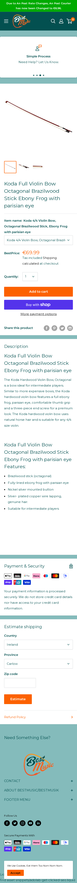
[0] (69, 21)
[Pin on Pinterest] (54, 328)
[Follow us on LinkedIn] (38, 823)
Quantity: (11, 276)
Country (10, 636)
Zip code (11, 674)
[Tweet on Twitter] (62, 328)
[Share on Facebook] (46, 328)
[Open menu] (6, 21)
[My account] (61, 21)
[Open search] (53, 21)
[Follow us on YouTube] (30, 823)
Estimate (18, 699)
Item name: (35, 226)
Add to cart (38, 292)
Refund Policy (15, 717)
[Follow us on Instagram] (22, 823)
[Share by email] (70, 328)
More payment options (39, 314)
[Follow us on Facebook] (7, 823)
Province (11, 655)
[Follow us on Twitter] (15, 823)
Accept (15, 872)
